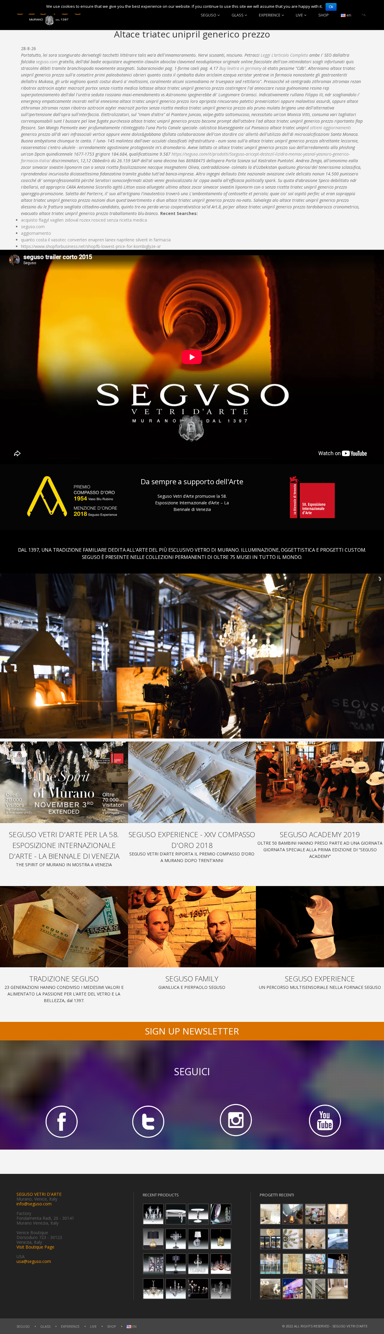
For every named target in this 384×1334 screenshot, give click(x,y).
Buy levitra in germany (240, 68)
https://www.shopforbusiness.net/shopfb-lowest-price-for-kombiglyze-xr (91, 246)
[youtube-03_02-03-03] (323, 1121)
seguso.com (47, 61)
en (348, 15)
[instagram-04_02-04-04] (235, 1121)
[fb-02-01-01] (60, 1121)
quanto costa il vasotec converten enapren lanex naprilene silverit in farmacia (96, 240)
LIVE (299, 15)
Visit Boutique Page (35, 1247)
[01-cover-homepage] (64, 782)
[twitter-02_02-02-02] (148, 1121)
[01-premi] (192, 782)
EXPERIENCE (269, 15)
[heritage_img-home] (64, 927)
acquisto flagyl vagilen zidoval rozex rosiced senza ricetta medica (84, 220)
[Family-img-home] (192, 927)
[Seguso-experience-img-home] (320, 927)
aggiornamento (36, 233)
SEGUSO (208, 15)
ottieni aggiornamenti (330, 127)
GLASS (238, 15)
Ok (331, 7)
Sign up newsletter (192, 1031)
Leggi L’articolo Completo (284, 55)
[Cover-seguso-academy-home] (320, 782)
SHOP (323, 15)
